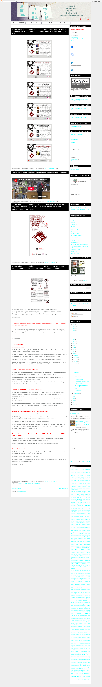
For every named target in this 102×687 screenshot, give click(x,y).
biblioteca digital (75, 586)
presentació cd (74, 649)
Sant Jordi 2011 (85, 554)
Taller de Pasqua (82, 559)
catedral (88, 592)
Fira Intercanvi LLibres (84, 519)
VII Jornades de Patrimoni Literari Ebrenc (29, 170)
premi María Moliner (82, 646)
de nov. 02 (77, 374)
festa (78, 615)
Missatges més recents (16, 488)
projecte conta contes (75, 656)
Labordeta (85, 528)
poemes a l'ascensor (84, 645)
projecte (79, 654)
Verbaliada (82, 565)
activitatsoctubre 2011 (75, 578)
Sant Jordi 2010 (79, 554)
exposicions (87, 613)
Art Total (73, 226)
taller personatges (78, 667)
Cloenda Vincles (85, 492)
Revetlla (88, 550)
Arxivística (73, 228)
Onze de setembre (79, 543)
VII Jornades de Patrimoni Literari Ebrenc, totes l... (82, 389)
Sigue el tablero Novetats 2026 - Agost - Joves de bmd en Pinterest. (79, 118)
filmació (72, 617)
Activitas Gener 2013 (86, 472)
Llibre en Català (84, 530)
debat (82, 607)
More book (89, 461)
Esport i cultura (83, 514)
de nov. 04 (77, 376)
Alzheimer (80, 485)
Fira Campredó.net (77, 519)
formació (84, 617)
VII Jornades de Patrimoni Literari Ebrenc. (29, 264)
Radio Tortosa (74, 224)
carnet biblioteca (74, 592)
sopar (78, 660)
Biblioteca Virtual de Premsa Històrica (79, 207)
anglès (89, 578)
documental (88, 610)
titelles (81, 670)
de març (75, 359)
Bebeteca (73, 488)
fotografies (73, 618)
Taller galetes (73, 560)
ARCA (86, 469)
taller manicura (77, 665)
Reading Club (79, 549)
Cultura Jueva (85, 508)
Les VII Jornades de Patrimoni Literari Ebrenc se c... (81, 386)
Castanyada (73, 491)
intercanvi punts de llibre (83, 624)
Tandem (76, 562)
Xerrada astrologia (80, 568)
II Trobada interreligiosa (80, 525)
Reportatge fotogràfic (81, 550)
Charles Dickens (74, 492)
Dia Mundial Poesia (74, 511)
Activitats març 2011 (82, 483)
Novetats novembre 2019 (75, 413)
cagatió (78, 590)
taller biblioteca (77, 662)
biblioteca (88, 584)
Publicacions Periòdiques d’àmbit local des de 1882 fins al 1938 (80, 210)
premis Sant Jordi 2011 (75, 648)
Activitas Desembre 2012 (77, 472)
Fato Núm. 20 (87, 516)
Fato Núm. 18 (76, 516)
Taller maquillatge (79, 560)
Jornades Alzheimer (78, 528)
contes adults (87, 604)
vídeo (81, 678)
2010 (74, 331)
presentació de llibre (76, 651)
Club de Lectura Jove (75, 499)
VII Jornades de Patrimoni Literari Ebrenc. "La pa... (82, 382)
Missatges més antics (63, 488)
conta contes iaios (80, 602)
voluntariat (73, 676)
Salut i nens (73, 220)
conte (79, 604)
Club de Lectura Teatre (83, 499)
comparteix (88, 595)
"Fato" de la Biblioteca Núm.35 (77, 134)
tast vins (81, 668)
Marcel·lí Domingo (74, 533)
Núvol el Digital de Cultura (77, 219)
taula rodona (85, 668)
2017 (74, 345)
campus (81, 590)
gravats (89, 620)
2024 (74, 400)
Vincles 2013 (83, 566)
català (86, 592)
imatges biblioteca (74, 623)
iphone (89, 624)
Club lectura (66, 22)
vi (89, 670)
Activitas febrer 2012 (80, 478)
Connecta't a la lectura (75, 249)
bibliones (72, 584)
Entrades (75, 313)
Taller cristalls (76, 559)
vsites (78, 678)
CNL (84, 488)
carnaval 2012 (87, 590)
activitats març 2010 (76, 575)
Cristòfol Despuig (77, 508)
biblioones (77, 584)
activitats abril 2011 (78, 570)
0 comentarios (51, 201)
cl (74, 595)
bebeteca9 (80, 581)
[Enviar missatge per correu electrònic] (56, 168)
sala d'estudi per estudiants (85, 659)
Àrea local (44, 22)
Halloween (84, 524)
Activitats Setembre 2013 (85, 481)
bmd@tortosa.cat (74, 37)
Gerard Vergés (78, 524)
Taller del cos (87, 559)
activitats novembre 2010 (85, 575)
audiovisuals (73, 581)
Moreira (88, 535)
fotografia (88, 617)
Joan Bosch (73, 527)
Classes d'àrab (79, 492)
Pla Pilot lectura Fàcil (75, 546)
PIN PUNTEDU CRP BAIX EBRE (78, 239)
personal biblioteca (76, 645)
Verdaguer (86, 565)
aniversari (73, 579)
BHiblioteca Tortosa (86, 486)
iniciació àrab (87, 623)
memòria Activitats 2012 (80, 629)
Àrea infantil (58, 22)
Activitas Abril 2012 (81, 470)
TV (89, 557)
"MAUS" (73, 296)
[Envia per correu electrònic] (12, 168)
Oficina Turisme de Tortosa (76, 235)
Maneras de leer (87, 532)
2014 (74, 339)
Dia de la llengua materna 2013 (84, 511)
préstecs (81, 656)
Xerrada (73, 568)
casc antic (82, 592)
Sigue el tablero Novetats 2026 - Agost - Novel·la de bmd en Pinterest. (79, 109)
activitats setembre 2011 (85, 576)
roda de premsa (77, 659)
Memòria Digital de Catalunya (76, 535)
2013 (74, 337)
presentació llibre (85, 651)
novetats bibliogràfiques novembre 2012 (80, 637)
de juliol (76, 368)
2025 (74, 402)
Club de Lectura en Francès (81, 502)
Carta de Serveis (80, 489)
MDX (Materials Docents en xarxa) (77, 532)
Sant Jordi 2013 (78, 555)
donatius (72, 611)
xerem (89, 678)
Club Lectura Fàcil (77, 494)
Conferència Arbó (79, 507)
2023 (74, 398)
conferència (84, 598)
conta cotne (86, 602)
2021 (74, 353)
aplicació (76, 579)
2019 (74, 349)
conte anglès (82, 604)
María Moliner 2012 (86, 533)
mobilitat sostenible (79, 631)
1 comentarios (51, 168)
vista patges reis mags (85, 675)
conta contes (82, 600)
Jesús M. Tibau (74, 251)
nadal (75, 632)
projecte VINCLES (86, 654)
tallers (82, 667)
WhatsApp (88, 566)
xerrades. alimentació (75, 679)
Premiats (79, 547)
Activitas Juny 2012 (74, 474)
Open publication (74, 461)
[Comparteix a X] (15, 168)
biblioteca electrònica (85, 586)
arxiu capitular (87, 579)
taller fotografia (84, 664)
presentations (74, 159)
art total (80, 579)
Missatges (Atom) (22, 491)
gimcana (85, 618)
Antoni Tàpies (85, 485)
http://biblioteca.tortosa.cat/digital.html (79, 42)
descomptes (85, 607)
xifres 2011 (87, 679)
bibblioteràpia (87, 581)
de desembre (76, 393)
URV (79, 565)
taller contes (82, 662)
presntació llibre (82, 653)
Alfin (77, 485)
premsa (89, 648)
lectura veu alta (81, 626)
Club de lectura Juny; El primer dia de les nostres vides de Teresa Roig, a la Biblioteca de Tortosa (82, 423)
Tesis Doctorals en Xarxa (85, 562)
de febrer (76, 357)
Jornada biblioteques (86, 527)
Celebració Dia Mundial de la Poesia (83, 491)
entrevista (88, 611)
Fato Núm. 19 (82, 516)
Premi (87, 546)
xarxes (86, 678)
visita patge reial (87, 673)
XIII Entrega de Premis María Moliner (74, 141)
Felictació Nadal (74, 518)
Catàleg (32, 22)
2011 (74, 333)
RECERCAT (86, 547)
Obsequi (74, 543)
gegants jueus (80, 618)
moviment (85, 631)
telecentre (78, 670)
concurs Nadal (79, 597)
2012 (74, 335)
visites (72, 675)
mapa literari (80, 628)
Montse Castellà (84, 535)
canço (84, 590)
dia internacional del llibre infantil (83, 608)
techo (75, 670)
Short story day (75, 557)
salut (72, 660)
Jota (82, 528)
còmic (77, 607)
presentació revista (74, 653)
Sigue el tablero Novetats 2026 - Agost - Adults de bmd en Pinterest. (79, 100)
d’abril (75, 361)
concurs (73, 597)
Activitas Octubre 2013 (81, 477)
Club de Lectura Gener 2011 (85, 497)
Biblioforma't (79, 488)
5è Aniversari (76, 469)
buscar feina (83, 589)
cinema (72, 595)
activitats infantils (82, 572)
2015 (74, 341)
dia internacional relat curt (75, 610)
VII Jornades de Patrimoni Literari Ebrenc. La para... (82, 378)
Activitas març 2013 (86, 480)
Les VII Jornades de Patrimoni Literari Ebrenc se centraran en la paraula (39, 172)
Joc (75, 527)
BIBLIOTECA (22, 22)
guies (77, 621)
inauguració (81, 623)
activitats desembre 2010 (86, 570)
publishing (83, 461)
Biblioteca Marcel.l (75, 169)
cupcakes (78, 605)
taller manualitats (84, 665)
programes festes (74, 654)
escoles (72, 613)
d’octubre (76, 370)
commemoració (83, 595)
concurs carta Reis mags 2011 (76, 598)
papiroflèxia (88, 642)
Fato (87, 514)
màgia (89, 631)
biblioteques (73, 587)
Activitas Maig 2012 (82, 474)
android (85, 578)
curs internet (87, 605)
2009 (74, 328)
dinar (84, 610)
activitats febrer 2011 (75, 572)
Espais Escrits (76, 514)
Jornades (72, 528)
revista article (87, 657)
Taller (72, 559)
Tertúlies (79, 562)
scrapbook (75, 660)
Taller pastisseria (87, 560)
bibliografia (88, 583)
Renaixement (73, 550)
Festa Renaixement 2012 (82, 518)
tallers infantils (76, 668)
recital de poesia (81, 657)
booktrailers (78, 589)
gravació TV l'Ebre (79, 620)
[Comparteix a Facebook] (17, 168)
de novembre (77, 372)
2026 (74, 404)
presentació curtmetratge (85, 649)
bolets (82, 587)
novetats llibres (79, 642)
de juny (75, 366)
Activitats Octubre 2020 (76, 126)
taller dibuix (87, 662)
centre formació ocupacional (85, 594)
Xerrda (85, 568)
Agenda (28, 22)
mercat (86, 629)
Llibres (88, 530)
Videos (74, 566)
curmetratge (82, 605)
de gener (76, 355)
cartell (79, 592)
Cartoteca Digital (87, 489)
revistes (72, 659)
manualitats (75, 628)
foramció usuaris (79, 617)
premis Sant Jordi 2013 (83, 648)
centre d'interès (75, 594)
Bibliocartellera (74, 231)
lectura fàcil (75, 626)
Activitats (14, 22)
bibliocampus (74, 583)
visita (79, 671)
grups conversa (73, 621)
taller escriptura (73, 664)
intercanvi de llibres (74, 624)
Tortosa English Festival (76, 563)
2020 (74, 351)
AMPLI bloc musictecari (76, 240)
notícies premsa (83, 632)
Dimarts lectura (84, 513)
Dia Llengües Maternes (86, 510)
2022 (74, 396)
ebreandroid (77, 611)
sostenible (81, 660)
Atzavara (79, 486)
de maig (76, 364)
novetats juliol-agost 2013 (80, 640)
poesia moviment (74, 646)
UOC (77, 565)
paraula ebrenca (73, 643)
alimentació (82, 578)
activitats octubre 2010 (75, 576)
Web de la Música (75, 242)
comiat (78, 595)
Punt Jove (73, 222)
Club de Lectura (83, 496)
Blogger (85, 280)
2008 (74, 326)
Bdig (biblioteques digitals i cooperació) (79, 244)
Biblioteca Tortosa (75, 160)
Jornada (81, 527)
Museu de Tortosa (74, 536)
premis (88, 646)
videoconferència (74, 671)
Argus (89, 485)
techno (72, 670)
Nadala (79, 536)
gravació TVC (85, 620)
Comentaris (75, 316)
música (72, 632)
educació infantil (83, 611)
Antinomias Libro (75, 233)
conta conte (74, 601)
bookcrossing (73, 589)
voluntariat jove (81, 676)
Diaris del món (79, 513)
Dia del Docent (73, 513)
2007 (74, 324)
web (83, 678)
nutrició (84, 642)
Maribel (80, 533)
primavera (88, 653)
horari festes (86, 621)
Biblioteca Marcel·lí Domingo (77, 171)
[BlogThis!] (14, 168)
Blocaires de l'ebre (75, 253)
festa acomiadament (83, 615)
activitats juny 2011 (81, 573)
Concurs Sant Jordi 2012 (78, 505)
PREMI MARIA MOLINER (85, 544)
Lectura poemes (78, 530)
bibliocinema (81, 583)
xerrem (80, 679)
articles (83, 579)
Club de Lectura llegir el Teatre (80, 503)
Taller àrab (73, 562)
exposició (74, 615)
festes (89, 615)
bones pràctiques (87, 587)
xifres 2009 (84, 679)
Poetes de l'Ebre (82, 546)
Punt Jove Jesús (74, 237)
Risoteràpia (73, 552)
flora (74, 617)
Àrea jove (51, 22)
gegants (76, 618)
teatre (89, 668)
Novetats (38, 22)
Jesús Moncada (87, 525)
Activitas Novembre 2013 (81, 475)
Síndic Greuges (86, 557)
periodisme (84, 643)
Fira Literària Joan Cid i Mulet (79, 521)
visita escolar (84, 671)
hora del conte (81, 621)
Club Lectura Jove (84, 494)
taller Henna (85, 660)
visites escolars (77, 675)
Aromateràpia (73, 486)
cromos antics (73, 605)
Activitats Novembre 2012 (75, 481)
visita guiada (80, 673)
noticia (78, 632)
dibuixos (81, 610)
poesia (89, 645)
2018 (74, 347)
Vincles (77, 566)
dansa (79, 607)
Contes (83, 507)
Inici (40, 488)
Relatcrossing (88, 549)
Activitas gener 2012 (77, 480)
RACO (83, 547)
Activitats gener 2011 (74, 483)
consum (88, 598)
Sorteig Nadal (80, 557)
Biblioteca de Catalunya (76, 229)
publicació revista (86, 656)
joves (72, 626)
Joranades (78, 527)
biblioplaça (83, 584)
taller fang (79, 664)
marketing (85, 628)
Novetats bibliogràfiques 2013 (80, 538)
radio (76, 657)
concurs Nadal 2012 (86, 597)
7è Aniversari (81, 469)
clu (76, 595)
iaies (89, 621)
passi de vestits (79, 643)
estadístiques (79, 613)
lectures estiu (86, 626)
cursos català (73, 607)
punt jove (72, 657)
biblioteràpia (78, 587)
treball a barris (86, 670)
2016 (74, 343)
